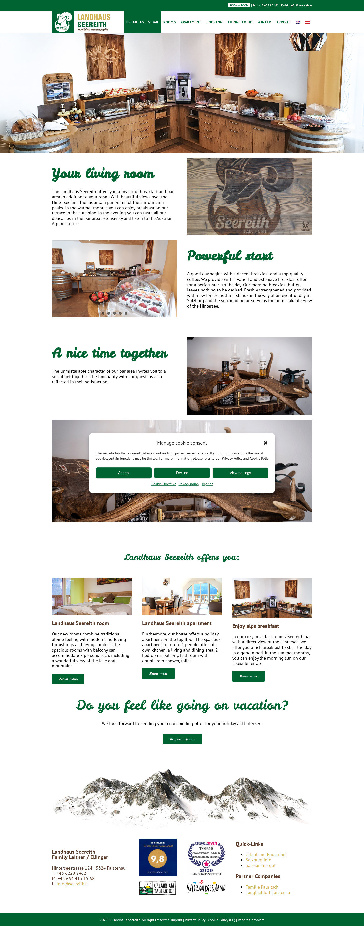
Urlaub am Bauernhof (266, 854)
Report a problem (251, 920)
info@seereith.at (72, 884)
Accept (124, 473)
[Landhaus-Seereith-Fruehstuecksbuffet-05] (272, 579)
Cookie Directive (163, 484)
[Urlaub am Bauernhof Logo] (158, 883)
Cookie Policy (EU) (221, 920)
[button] (265, 442)
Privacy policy (189, 484)
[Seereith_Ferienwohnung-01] (182, 579)
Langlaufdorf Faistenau (268, 892)
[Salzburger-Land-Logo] (206, 880)
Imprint (207, 484)
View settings (240, 473)
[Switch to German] (307, 22)
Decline (182, 473)
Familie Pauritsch (262, 887)
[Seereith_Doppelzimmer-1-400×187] (92, 579)
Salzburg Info (258, 860)
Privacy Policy (195, 920)
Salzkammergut (261, 865)
